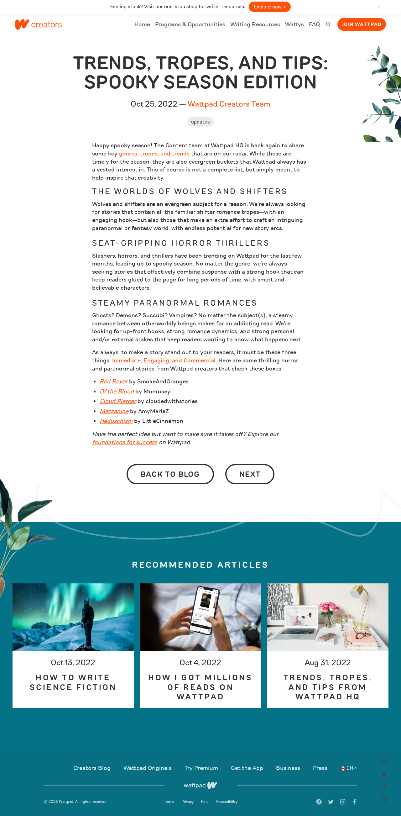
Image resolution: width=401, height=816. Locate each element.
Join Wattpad (362, 24)
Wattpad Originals (148, 768)
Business (289, 768)
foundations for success (124, 442)
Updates (200, 121)
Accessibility (226, 801)
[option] (73, 645)
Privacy (188, 801)
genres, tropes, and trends (154, 154)
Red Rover (114, 381)
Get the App (248, 768)
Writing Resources (255, 24)
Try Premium (202, 768)
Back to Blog (170, 474)
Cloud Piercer (118, 401)
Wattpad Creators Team (229, 103)
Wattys (294, 25)
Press (320, 768)
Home (142, 25)
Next (250, 474)
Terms (169, 801)
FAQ (314, 25)
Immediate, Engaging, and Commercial (164, 360)
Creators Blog (92, 768)
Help (205, 801)
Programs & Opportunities (190, 24)
